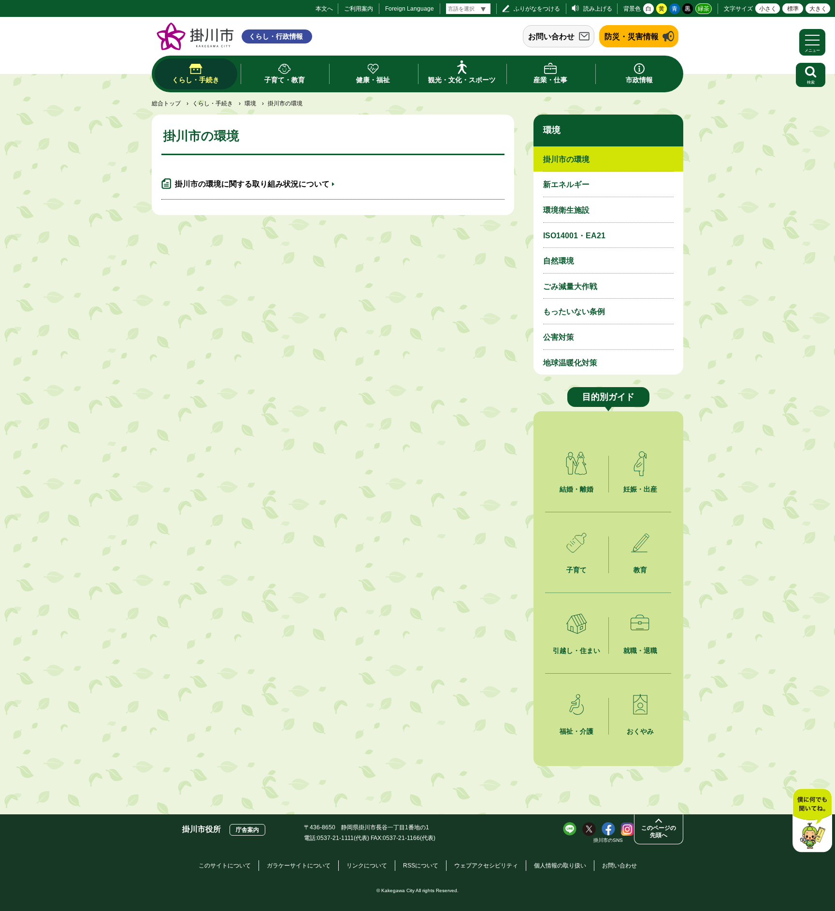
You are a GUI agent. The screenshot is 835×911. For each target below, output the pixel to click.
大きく (818, 8)
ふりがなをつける (537, 8)
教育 (640, 570)
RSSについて (420, 865)
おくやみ (640, 731)
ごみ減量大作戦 (570, 286)
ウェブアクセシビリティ (486, 865)
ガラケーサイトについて (299, 865)
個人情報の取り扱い (560, 865)
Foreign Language (409, 8)
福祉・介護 (576, 731)
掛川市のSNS (608, 840)
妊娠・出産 (640, 489)
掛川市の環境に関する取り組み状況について (252, 184)
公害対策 (558, 337)
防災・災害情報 (632, 36)
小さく (768, 8)
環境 (250, 103)
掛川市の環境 (566, 159)
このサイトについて (225, 865)
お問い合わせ (551, 36)
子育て (576, 570)
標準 (793, 8)
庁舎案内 (247, 829)
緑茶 (703, 8)
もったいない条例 (574, 311)
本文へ (324, 8)
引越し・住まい (576, 650)
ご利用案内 (358, 8)
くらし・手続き (212, 103)
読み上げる (597, 8)
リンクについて (366, 865)
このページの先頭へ (658, 831)
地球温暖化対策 (570, 363)
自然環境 (558, 261)
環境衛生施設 (566, 210)
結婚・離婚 (576, 489)
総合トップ (166, 103)
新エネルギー (566, 184)
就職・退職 (640, 650)
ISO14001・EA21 (574, 235)
